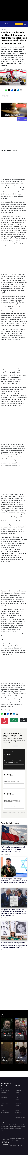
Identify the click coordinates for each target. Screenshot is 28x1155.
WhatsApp (14, 721)
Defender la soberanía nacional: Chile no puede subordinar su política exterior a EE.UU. (13, 849)
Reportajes (18, 1115)
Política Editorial (5, 1090)
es (18, 1145)
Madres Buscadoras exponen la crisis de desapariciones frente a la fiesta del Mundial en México (14, 945)
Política (3, 69)
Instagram (18, 1090)
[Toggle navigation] (25, 23)
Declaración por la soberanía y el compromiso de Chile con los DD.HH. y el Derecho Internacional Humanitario (14, 881)
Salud (7, 1126)
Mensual (16, 746)
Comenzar (14, 785)
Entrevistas (18, 1112)
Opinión (17, 1110)
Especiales (17, 1126)
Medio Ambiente (10, 1125)
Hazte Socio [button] (19, 23)
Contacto (3, 1095)
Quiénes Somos (5, 1088)
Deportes (3, 1130)
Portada (20, 69)
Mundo (3, 1115)
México (3, 1108)
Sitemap (23, 1143)
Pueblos (24, 1125)
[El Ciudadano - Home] (7, 24)
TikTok (16, 1097)
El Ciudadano (5, 95)
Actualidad (18, 1108)
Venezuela (3, 1110)
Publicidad (3, 1092)
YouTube (23, 721)
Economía (18, 1125)
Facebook (17, 1088)
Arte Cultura (10, 1128)
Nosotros (12, 1138)
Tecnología (18, 1128)
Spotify (17, 1099)
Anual (22, 746)
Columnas (9, 69)
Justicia (3, 1126)
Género (12, 1126)
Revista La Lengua (20, 1117)
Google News (5, 722)
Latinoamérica (5, 1112)
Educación (4, 1128)
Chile (14, 69)
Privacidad (4, 1097)
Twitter (17, 1092)
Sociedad (23, 1126)
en (21, 1145)
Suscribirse (14, 766)
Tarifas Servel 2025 (15, 1143)
